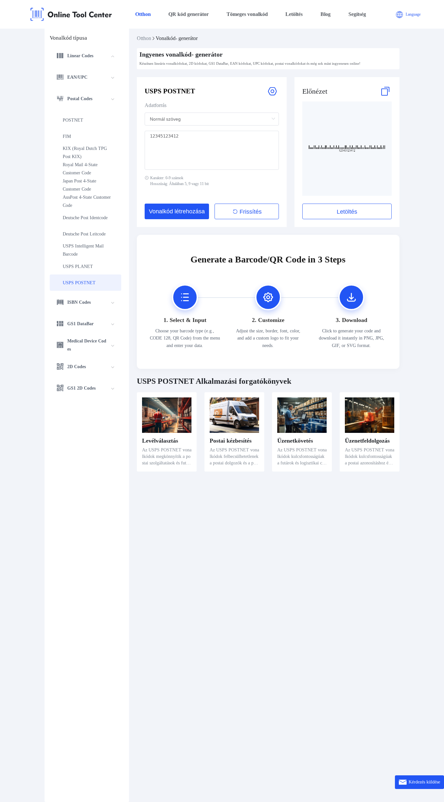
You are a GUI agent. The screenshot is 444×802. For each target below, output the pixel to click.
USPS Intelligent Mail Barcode (84, 250)
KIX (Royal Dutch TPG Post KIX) (85, 152)
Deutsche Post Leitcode (84, 234)
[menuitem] (85, 56)
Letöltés (294, 14)
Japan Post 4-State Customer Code (80, 185)
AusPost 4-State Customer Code (87, 201)
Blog (325, 14)
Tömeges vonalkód (247, 14)
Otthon (143, 14)
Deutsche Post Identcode (85, 217)
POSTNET (73, 120)
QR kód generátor (188, 14)
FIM (67, 136)
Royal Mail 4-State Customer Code (81, 168)
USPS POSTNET (79, 282)
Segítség (357, 14)
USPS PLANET (78, 266)
